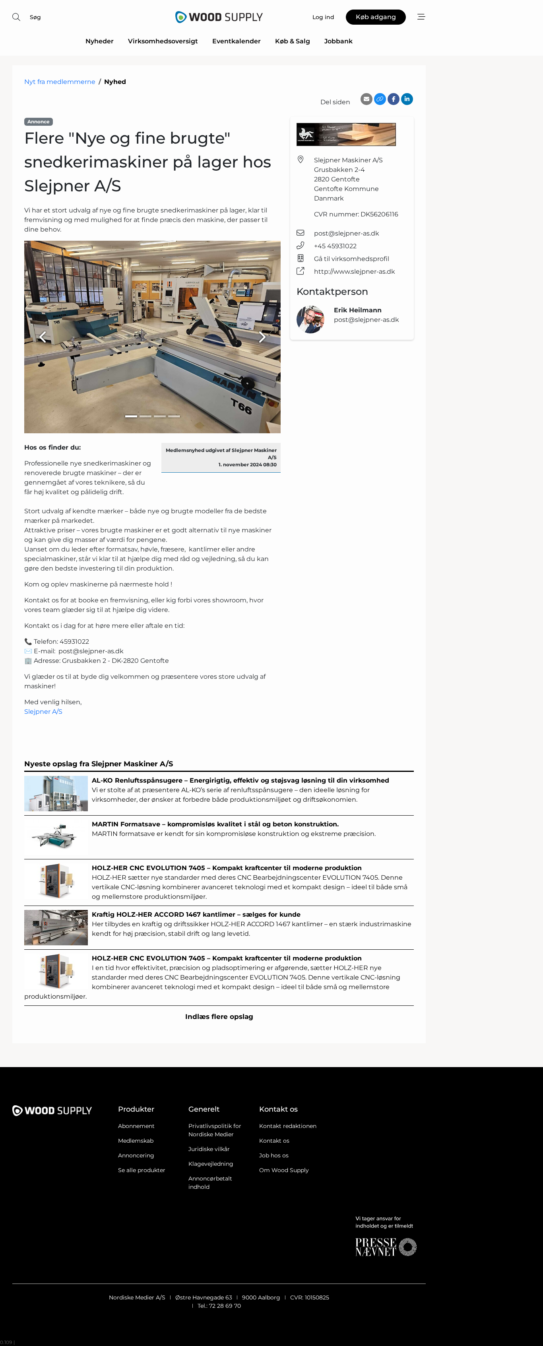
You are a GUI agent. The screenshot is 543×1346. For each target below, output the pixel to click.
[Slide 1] (131, 416)
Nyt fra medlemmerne (59, 82)
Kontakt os (274, 1140)
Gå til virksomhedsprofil (351, 259)
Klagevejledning (210, 1163)
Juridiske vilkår (209, 1149)
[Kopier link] (380, 99)
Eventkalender (236, 41)
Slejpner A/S (43, 711)
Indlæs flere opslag (219, 1017)
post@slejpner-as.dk (346, 233)
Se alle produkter (141, 1170)
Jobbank (338, 41)
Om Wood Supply (284, 1170)
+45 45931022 (335, 246)
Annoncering (136, 1155)
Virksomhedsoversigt (163, 41)
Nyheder (99, 41)
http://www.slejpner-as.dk (354, 271)
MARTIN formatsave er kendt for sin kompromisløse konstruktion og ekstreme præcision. (234, 829)
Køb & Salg (292, 41)
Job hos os (274, 1155)
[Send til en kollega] (366, 99)
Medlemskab (135, 1140)
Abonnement (136, 1126)
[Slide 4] (174, 416)
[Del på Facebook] (393, 99)
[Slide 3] (160, 416)
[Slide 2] (145, 416)
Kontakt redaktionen (287, 1126)
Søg (35, 17)
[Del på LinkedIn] (407, 99)
